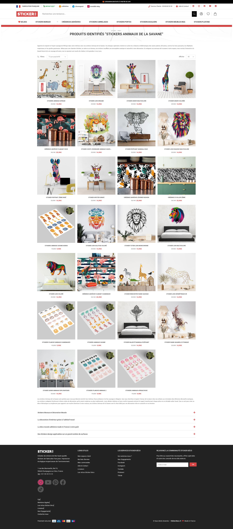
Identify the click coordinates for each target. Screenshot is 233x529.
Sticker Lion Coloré (56, 294)
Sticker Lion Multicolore (177, 245)
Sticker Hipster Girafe (96, 197)
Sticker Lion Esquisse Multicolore (176, 149)
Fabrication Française (30, 6)
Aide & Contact (184, 6)
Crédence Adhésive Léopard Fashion (136, 197)
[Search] (194, 14)
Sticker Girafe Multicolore (136, 101)
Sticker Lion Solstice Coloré (96, 245)
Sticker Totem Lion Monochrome (136, 245)
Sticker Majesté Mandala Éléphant (136, 342)
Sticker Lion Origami (96, 101)
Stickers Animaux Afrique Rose (136, 390)
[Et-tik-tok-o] (41, 489)
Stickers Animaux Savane (96, 342)
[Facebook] (63, 482)
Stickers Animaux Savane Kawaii (56, 245)
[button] (201, 14)
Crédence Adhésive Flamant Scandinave (96, 294)
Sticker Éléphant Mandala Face (136, 149)
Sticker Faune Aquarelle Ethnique (177, 342)
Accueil (113, 30)
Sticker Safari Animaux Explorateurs (56, 390)
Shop (119, 30)
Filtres (42, 57)
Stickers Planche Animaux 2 (96, 390)
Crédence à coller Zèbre (176, 197)
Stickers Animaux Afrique (56, 101)
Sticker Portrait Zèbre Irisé (56, 197)
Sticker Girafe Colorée (176, 101)
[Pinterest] (55, 482)
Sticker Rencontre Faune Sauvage (136, 294)
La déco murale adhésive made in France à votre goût (58, 427)
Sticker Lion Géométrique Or (176, 294)
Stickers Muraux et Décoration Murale (52, 413)
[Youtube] (48, 482)
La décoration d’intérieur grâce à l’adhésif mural (56, 420)
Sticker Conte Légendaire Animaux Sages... (96, 149)
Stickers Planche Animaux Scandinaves (56, 342)
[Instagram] (41, 482)
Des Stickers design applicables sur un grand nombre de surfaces (63, 434)
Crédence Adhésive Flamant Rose (56, 149)
